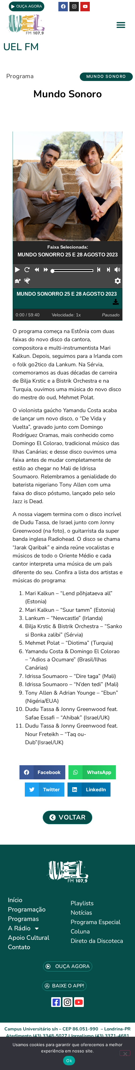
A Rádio (19, 928)
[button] (121, 25)
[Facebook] (63, 6)
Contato (19, 947)
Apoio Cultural (28, 937)
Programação (27, 909)
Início (15, 900)
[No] (125, 1053)
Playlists (82, 903)
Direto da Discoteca (97, 941)
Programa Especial (96, 922)
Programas (23, 919)
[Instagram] (67, 1002)
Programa (20, 76)
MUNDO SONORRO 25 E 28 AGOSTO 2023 (67, 294)
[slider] (53, 271)
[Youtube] (85, 6)
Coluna (80, 932)
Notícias (81, 913)
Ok (69, 1060)
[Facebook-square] (56, 1002)
